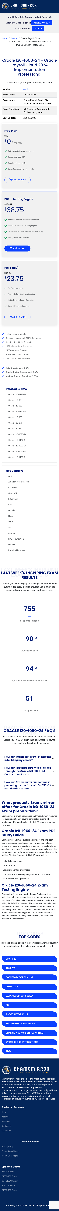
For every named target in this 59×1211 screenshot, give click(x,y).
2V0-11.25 (11, 959)
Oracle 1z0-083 (15, 406)
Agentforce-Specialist (19, 977)
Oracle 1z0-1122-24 (17, 394)
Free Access (19, 179)
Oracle (14, 38)
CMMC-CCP (12, 986)
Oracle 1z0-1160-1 (16, 457)
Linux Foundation (16, 539)
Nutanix (11, 544)
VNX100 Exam (8, 1172)
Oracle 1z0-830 (15, 428)
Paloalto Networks (16, 550)
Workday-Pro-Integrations (22, 1042)
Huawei (11, 516)
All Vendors (7, 1121)
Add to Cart (19, 248)
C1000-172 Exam (9, 1176)
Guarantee (6, 1131)
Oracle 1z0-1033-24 (17, 446)
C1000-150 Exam (9, 1190)
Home (4, 38)
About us (5, 1117)
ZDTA (9, 1051)
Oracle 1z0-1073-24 (17, 434)
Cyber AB (12, 493)
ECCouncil (13, 499)
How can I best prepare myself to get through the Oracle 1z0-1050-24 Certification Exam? (27, 771)
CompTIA (12, 487)
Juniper (11, 533)
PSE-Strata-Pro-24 (17, 1014)
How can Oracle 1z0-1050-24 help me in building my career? (27, 758)
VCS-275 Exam (8, 1186)
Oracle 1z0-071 (15, 423)
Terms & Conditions (10, 1151)
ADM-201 (10, 968)
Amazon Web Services (18, 482)
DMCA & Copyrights (10, 1156)
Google (11, 510)
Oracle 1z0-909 (15, 417)
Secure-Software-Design (20, 1023)
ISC (10, 527)
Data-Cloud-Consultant (20, 996)
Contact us (6, 1126)
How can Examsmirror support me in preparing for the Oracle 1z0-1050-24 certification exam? (27, 785)
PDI (7, 1005)
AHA (10, 476)
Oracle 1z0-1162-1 (16, 440)
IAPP (10, 522)
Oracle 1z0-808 (15, 400)
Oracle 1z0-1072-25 (17, 451)
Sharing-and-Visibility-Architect (25, 1033)
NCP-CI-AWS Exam (10, 1181)
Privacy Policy (7, 1147)
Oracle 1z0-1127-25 (17, 411)
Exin (10, 504)
